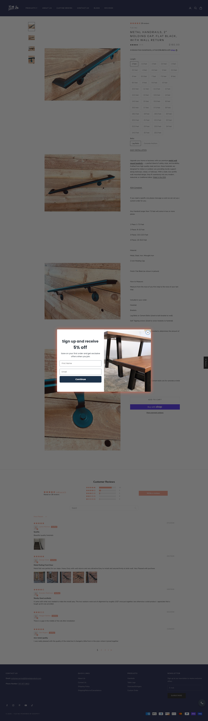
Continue (80, 379)
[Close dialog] (148, 332)
